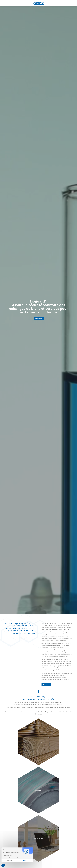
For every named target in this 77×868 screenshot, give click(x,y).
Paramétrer (9, 860)
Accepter (25, 860)
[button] (3, 865)
